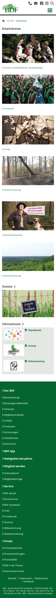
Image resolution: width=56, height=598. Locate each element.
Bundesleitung (11, 397)
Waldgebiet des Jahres (18, 458)
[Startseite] (3, 21)
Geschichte (10, 443)
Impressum (25, 578)
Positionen (9, 426)
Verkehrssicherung (12, 190)
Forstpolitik (9, 108)
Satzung (31, 346)
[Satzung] (13, 350)
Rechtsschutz (11, 499)
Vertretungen (11, 432)
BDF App (9, 451)
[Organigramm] (13, 334)
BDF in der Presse (13, 565)
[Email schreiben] (35, 4)
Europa (7, 149)
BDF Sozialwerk (12, 504)
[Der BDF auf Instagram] (45, 4)
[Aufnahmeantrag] (13, 365)
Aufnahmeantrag (35, 361)
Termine (8, 522)
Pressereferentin (13, 547)
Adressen (9, 409)
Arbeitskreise (11, 438)
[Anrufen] (29, 4)
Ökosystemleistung (12, 275)
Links (7, 510)
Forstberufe (10, 516)
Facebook (29, 581)
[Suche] (51, 4)
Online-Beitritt (11, 473)
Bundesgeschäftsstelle (16, 403)
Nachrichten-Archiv (14, 571)
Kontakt (12, 578)
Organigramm (34, 330)
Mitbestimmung (12, 528)
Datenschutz (41, 578)
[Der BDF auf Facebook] (40, 4)
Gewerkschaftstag (13, 533)
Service (8, 486)
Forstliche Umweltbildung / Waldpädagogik (23, 67)
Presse (8, 541)
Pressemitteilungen (14, 553)
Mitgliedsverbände (14, 414)
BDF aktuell (10, 493)
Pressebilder (10, 559)
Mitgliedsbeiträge (13, 479)
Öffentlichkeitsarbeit (13, 235)
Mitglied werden (14, 466)
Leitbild (8, 420)
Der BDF (10, 21)
